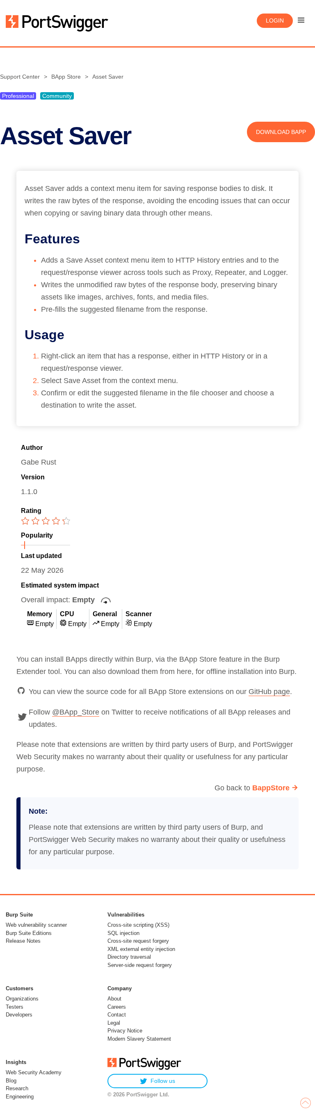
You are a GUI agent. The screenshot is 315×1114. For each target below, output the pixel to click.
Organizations (22, 999)
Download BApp (281, 132)
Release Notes (23, 941)
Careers (116, 1007)
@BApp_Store (75, 712)
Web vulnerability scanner (36, 925)
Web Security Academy (34, 1072)
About (114, 999)
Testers (14, 1007)
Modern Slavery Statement (139, 1039)
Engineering (20, 1097)
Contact (116, 1015)
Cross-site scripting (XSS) (138, 925)
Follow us (163, 1081)
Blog (11, 1081)
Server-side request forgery (139, 965)
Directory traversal (129, 957)
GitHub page (269, 691)
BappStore (271, 788)
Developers (19, 1015)
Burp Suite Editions (29, 933)
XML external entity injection (141, 949)
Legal (113, 1023)
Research (17, 1088)
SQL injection (123, 933)
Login (275, 20)
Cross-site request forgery (138, 941)
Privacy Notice (124, 1031)
